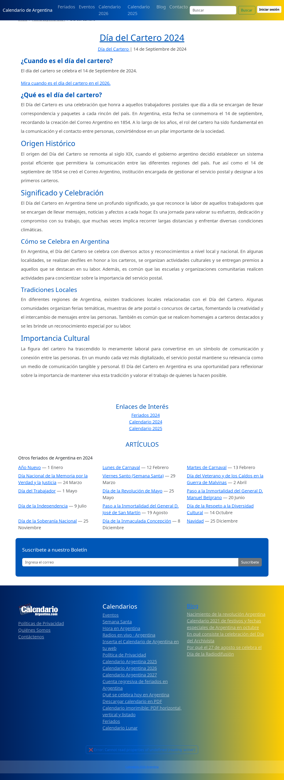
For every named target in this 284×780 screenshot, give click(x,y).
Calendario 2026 (110, 10)
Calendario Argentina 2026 (130, 668)
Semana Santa (117, 622)
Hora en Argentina (121, 628)
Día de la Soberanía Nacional (47, 521)
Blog (161, 7)
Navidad (195, 521)
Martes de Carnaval (207, 467)
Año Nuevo (29, 467)
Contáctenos (31, 637)
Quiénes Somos (34, 630)
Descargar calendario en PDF (132, 701)
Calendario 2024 (145, 422)
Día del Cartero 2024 (142, 37)
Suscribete (250, 562)
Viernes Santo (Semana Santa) (133, 476)
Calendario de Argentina (27, 10)
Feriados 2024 (145, 415)
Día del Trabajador (37, 491)
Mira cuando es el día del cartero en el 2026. (65, 83)
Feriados (66, 7)
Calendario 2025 (139, 10)
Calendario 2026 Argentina (142, 767)
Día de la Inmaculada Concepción (137, 521)
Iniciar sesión (269, 9)
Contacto (178, 7)
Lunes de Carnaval (121, 467)
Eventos (87, 7)
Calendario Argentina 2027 (130, 675)
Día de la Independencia (43, 506)
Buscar (246, 10)
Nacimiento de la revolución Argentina (226, 614)
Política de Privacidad (124, 655)
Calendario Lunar (120, 728)
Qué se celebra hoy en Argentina (136, 695)
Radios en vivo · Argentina (129, 635)
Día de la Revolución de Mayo (132, 491)
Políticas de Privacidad (41, 623)
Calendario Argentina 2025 (130, 661)
